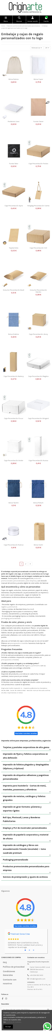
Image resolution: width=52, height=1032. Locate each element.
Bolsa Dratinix (13, 334)
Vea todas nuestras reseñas (26, 733)
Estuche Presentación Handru (38, 291)
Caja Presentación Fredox (38, 164)
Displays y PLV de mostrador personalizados (25, 828)
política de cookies (13, 1022)
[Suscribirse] (48, 1009)
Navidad (30, 609)
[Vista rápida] (24, 65)
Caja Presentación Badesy (14, 376)
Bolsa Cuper (38, 79)
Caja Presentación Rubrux (13, 545)
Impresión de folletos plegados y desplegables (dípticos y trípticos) (26, 766)
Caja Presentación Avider (13, 460)
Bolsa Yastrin (14, 503)
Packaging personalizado (15, 859)
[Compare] (24, 61)
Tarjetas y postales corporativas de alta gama (26, 747)
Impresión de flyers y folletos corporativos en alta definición (25, 756)
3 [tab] (33, 950)
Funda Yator (13, 164)
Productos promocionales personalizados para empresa (26, 868)
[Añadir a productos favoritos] (24, 56)
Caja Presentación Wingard (38, 418)
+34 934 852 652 (36, 975)
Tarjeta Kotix (13, 248)
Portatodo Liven (13, 121)
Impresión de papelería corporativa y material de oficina (25, 836)
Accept (8, 1027)
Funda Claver (38, 121)
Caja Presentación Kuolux (38, 460)
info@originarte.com (37, 979)
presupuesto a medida (19, 643)
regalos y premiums (9, 607)
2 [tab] (29, 950)
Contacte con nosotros (9, 981)
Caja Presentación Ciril (38, 248)
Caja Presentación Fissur (13, 418)
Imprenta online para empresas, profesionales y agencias (26, 741)
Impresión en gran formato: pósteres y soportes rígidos (22, 809)
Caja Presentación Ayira (14, 206)
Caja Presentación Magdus (38, 376)
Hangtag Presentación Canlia (38, 206)
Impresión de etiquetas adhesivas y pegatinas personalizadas (26, 777)
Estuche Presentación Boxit (13, 290)
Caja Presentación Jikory (38, 334)
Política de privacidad (13, 967)
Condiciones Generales (9, 973)
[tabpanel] (26, 941)
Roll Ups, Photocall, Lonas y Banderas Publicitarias (21, 819)
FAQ (5, 962)
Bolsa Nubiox (14, 79)
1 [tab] (25, 950)
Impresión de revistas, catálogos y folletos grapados (24, 798)
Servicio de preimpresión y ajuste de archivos (25, 877)
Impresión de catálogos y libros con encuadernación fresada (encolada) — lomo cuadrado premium (24, 849)
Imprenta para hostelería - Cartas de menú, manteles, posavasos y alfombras (24, 787)
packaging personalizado (11, 618)
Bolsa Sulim (38, 545)
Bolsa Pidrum (38, 503)
